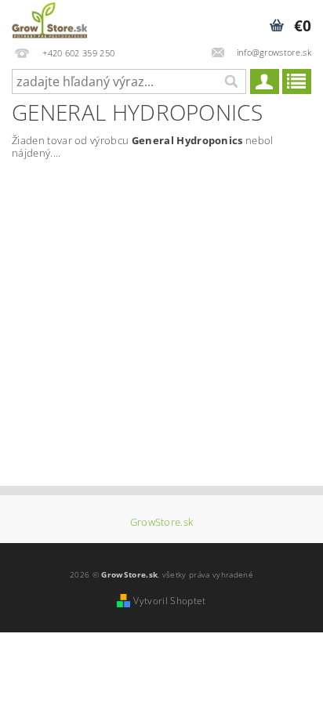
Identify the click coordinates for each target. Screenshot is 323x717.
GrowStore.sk (162, 522)
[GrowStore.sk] (49, 20)
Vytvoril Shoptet (169, 600)
